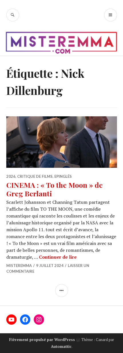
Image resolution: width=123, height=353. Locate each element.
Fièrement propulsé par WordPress (42, 339)
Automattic (61, 346)
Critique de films (35, 176)
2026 (10, 176)
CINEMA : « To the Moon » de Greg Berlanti (54, 189)
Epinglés (63, 176)
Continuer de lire (58, 257)
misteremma (19, 265)
